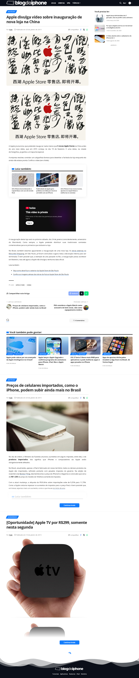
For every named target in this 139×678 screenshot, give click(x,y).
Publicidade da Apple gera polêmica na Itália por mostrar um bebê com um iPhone (46, 191)
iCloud (10, 354)
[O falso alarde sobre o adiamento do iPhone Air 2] (100, 39)
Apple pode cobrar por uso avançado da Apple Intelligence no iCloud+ (21, 358)
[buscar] (121, 3)
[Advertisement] (113, 77)
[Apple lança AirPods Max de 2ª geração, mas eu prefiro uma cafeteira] (100, 18)
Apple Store (20, 285)
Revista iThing (25, 474)
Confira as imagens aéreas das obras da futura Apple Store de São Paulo (41, 274)
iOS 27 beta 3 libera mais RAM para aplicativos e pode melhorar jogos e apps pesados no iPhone (85, 359)
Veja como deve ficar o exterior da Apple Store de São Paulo (36, 270)
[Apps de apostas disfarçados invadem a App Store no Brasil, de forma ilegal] (118, 346)
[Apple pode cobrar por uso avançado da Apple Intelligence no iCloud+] (21, 346)
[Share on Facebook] (80, 29)
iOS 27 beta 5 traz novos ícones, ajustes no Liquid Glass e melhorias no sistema (71, 191)
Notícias (11, 12)
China (29, 285)
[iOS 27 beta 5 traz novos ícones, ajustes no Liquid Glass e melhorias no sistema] (72, 180)
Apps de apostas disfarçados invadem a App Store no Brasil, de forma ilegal (116, 359)
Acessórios (12, 517)
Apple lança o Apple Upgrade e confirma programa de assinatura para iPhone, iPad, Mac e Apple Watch (52, 361)
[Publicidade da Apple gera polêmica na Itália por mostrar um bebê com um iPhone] (47, 180)
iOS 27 (74, 354)
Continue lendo (69, 505)
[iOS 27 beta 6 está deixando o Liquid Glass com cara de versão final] (23, 180)
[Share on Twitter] (84, 29)
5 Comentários (79, 320)
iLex (10, 30)
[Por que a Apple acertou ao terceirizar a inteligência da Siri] (100, 28)
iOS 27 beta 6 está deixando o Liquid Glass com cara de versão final (22, 191)
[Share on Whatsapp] (87, 29)
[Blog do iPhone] (27, 3)
